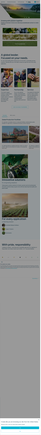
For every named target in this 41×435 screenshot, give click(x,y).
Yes (20, 427)
